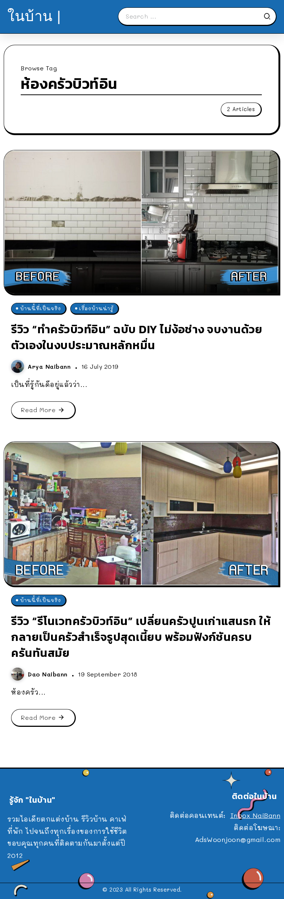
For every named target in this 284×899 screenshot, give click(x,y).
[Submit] (269, 16)
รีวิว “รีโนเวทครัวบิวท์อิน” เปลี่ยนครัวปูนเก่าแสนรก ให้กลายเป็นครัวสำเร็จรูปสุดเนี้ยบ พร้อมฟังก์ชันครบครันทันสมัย (141, 636)
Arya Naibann (50, 366)
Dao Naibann (49, 674)
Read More (38, 410)
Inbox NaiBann (255, 815)
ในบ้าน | (34, 16)
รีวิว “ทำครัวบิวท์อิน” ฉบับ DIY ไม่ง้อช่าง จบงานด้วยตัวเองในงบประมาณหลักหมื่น (136, 337)
